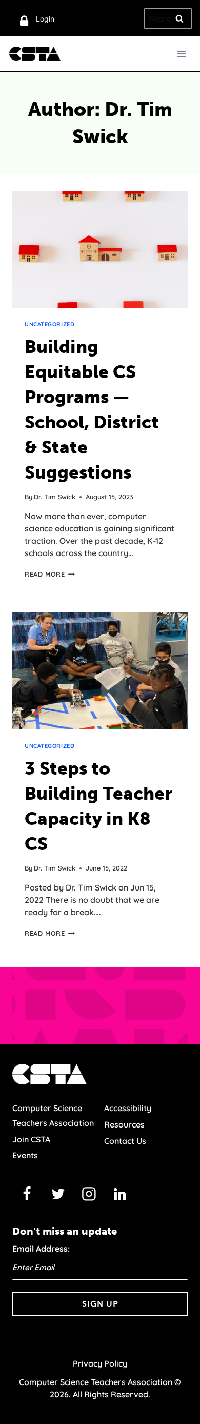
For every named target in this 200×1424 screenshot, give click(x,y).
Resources (124, 1124)
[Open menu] (181, 54)
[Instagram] (89, 1194)
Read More (50, 574)
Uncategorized (49, 324)
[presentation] (100, 249)
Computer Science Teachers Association (53, 1115)
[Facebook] (27, 1194)
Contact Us (125, 1141)
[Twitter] (58, 1194)
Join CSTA (31, 1139)
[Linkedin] (120, 1194)
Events (25, 1155)
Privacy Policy (100, 1363)
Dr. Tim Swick (54, 496)
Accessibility (127, 1108)
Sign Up (100, 1304)
